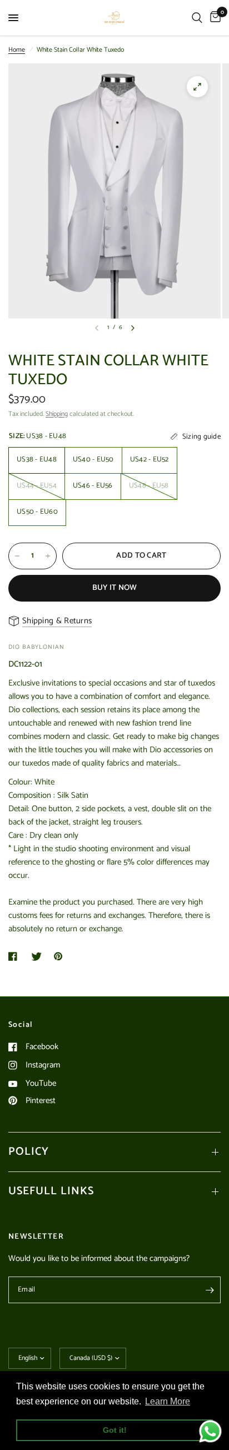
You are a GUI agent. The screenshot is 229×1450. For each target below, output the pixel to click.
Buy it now (114, 588)
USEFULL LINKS (51, 1191)
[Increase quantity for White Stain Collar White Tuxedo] (47, 556)
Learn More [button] (167, 1401)
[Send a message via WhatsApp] (210, 1431)
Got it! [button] (115, 1430)
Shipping (57, 414)
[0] (213, 18)
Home (16, 49)
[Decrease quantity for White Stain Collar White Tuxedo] (17, 556)
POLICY (28, 1152)
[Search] (197, 18)
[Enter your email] (209, 1290)
